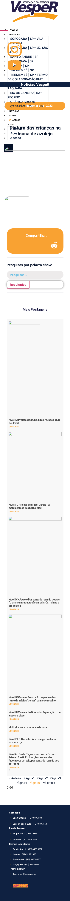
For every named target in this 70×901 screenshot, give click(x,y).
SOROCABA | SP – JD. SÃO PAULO (27, 50)
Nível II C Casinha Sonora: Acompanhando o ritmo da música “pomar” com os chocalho (32, 699)
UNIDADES (14, 34)
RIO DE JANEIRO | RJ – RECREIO (24, 95)
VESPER (14, 30)
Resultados (18, 284)
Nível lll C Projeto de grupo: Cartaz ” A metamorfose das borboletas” (29, 506)
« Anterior (15, 778)
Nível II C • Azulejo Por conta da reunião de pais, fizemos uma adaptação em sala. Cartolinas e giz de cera (34, 602)
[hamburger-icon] (4, 29)
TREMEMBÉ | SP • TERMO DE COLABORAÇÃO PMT (27, 77)
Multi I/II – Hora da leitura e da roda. (28, 727)
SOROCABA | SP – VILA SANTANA (25, 41)
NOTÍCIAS (14, 111)
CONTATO (14, 116)
